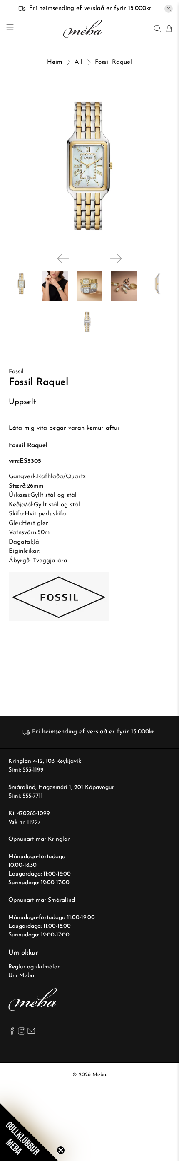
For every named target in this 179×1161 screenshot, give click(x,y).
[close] (168, 9)
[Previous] (63, 258)
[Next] (115, 258)
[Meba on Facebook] (12, 1033)
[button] (29, 1132)
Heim (54, 62)
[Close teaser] (61, 1150)
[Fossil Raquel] (90, 166)
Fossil (16, 372)
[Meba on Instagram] (21, 1033)
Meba (99, 1074)
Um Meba (21, 975)
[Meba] (83, 29)
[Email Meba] (31, 1033)
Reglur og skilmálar (34, 967)
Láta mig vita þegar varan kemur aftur (64, 428)
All (78, 62)
